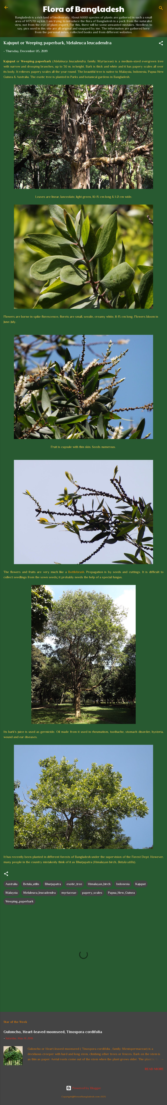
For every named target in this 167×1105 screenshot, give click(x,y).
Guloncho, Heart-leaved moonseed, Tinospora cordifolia (52, 1032)
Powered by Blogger (86, 1088)
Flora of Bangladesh (83, 8)
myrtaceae (68, 892)
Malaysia (11, 892)
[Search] (161, 8)
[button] (161, 44)
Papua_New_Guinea (121, 892)
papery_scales (92, 892)
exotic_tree (74, 884)
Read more (154, 1069)
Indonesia (123, 884)
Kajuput (140, 884)
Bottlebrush (76, 572)
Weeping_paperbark (19, 901)
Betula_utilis (31, 884)
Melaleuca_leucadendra (39, 892)
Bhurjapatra (53, 884)
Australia (11, 884)
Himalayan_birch (99, 884)
